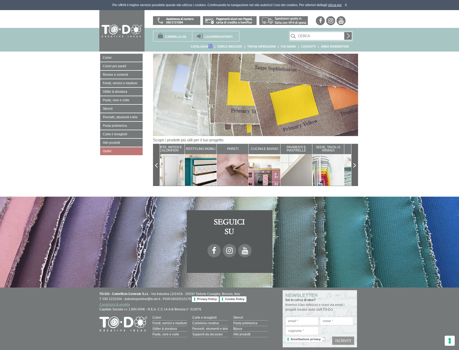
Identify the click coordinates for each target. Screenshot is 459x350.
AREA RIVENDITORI (335, 46)
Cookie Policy (234, 299)
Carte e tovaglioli (204, 317)
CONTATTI (308, 46)
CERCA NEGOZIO (229, 46)
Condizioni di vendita (114, 304)
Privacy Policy (207, 299)
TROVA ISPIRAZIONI (261, 46)
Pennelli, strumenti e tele (210, 329)
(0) (175, 36)
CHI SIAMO (288, 46)
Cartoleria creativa (205, 323)
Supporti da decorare (207, 334)
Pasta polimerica (245, 323)
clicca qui (335, 5)
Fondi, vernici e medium (169, 323)
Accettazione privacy (306, 339)
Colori (156, 317)
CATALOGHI (200, 46)
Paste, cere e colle (165, 334)
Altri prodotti (241, 334)
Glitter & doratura (164, 329)
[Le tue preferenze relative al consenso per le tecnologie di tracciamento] (450, 341)
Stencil (238, 317)
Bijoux (237, 329)
